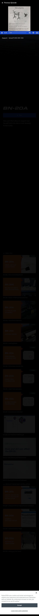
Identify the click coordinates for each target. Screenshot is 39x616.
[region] (19, 602)
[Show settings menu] (33, 32)
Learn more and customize (19, 611)
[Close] (36, 593)
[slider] (17, 32)
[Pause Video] (2, 32)
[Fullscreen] (37, 32)
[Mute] (29, 32)
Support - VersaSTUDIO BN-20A (12, 38)
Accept (19, 605)
